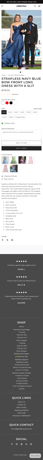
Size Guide (38, 108)
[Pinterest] (21, 444)
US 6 (16, 112)
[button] (20, 72)
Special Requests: (8, 129)
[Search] (35, 6)
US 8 (22, 112)
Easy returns (8, 179)
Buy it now (21, 148)
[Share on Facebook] (2, 240)
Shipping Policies (10, 176)
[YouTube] (26, 444)
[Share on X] (7, 240)
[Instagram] (16, 444)
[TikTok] (31, 444)
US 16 (11, 117)
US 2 (4, 112)
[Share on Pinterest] (12, 240)
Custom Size (20, 117)
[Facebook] (12, 444)
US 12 (35, 112)
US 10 (28, 112)
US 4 (10, 112)
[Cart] (39, 6)
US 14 (4, 117)
